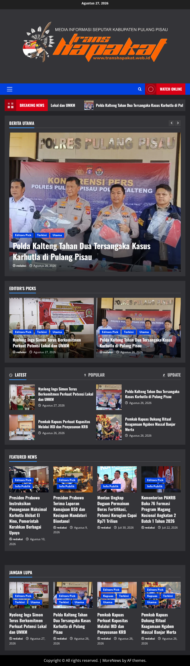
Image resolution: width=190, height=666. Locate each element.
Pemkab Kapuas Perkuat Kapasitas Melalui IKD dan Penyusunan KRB (22, 427)
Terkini (42, 235)
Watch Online (171, 89)
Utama (57, 235)
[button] (10, 89)
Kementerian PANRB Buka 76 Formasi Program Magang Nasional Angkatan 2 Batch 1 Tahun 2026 (158, 509)
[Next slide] (178, 123)
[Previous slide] (171, 123)
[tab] (17, 375)
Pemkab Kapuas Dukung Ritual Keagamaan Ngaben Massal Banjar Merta (109, 427)
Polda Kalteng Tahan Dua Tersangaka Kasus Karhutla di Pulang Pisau (127, 105)
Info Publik (22, 486)
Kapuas (108, 596)
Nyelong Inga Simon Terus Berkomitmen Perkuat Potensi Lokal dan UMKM (22, 397)
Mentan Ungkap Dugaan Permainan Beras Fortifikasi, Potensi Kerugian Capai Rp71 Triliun (117, 509)
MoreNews (111, 660)
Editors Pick (23, 235)
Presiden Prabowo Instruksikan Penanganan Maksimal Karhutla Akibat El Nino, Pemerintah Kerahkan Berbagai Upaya (28, 515)
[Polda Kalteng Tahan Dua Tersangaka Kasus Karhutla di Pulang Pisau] (95, 202)
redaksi (21, 266)
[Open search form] (140, 89)
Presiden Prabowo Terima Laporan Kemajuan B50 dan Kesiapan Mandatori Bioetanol (70, 509)
